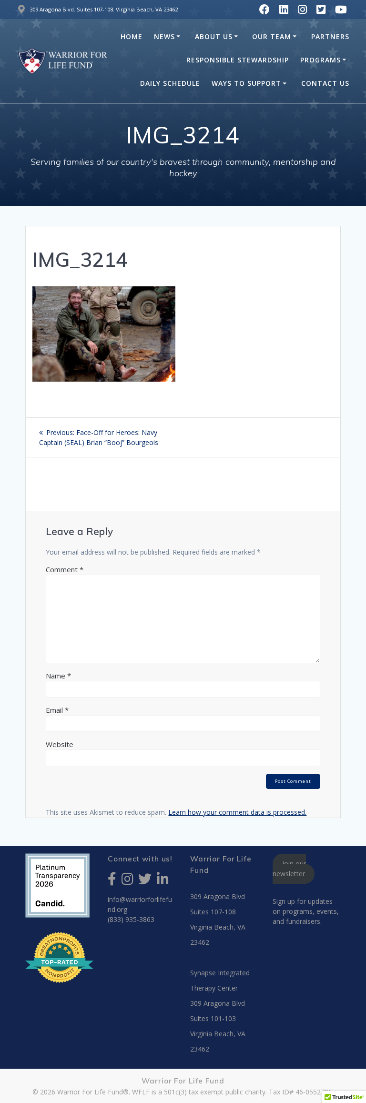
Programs (320, 59)
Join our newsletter (289, 869)
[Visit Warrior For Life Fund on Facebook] (112, 881)
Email (57, 710)
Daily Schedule (170, 83)
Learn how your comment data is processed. (237, 812)
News (164, 36)
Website (59, 744)
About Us (214, 36)
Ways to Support (246, 83)
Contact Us (325, 83)
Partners (330, 36)
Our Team (271, 36)
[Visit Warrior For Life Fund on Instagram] (127, 881)
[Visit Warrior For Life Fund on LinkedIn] (163, 881)
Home (131, 36)
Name (58, 675)
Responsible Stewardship (237, 59)
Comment (64, 569)
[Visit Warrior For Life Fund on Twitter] (145, 881)
